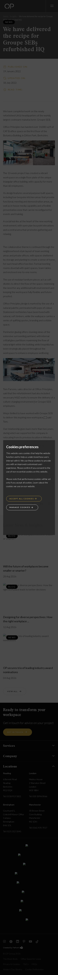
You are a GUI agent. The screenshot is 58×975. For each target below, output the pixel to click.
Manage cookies (19, 507)
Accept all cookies (21, 498)
